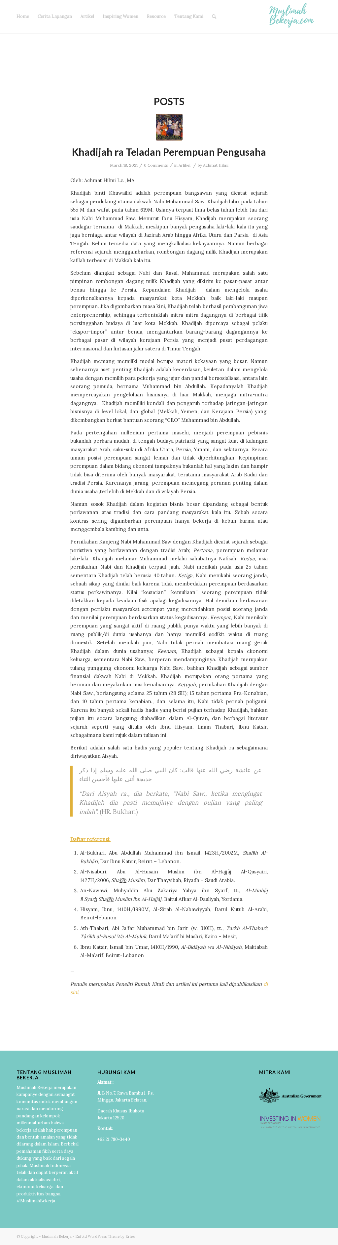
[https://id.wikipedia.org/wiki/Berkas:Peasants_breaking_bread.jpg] (169, 127)
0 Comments (156, 165)
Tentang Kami (188, 16)
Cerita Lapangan (55, 16)
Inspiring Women (120, 16)
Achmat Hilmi (215, 165)
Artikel (87, 16)
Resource (156, 16)
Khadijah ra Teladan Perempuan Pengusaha (169, 152)
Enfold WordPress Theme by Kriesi (105, 1236)
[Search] (214, 16)
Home (23, 16)
